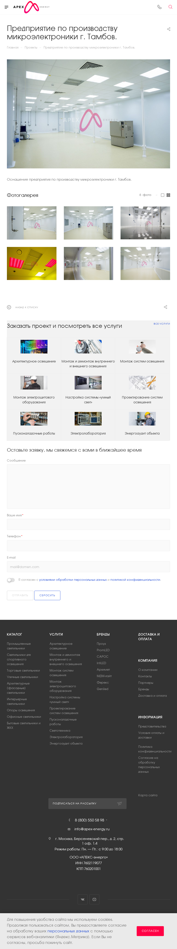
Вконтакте (83, 899)
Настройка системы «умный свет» (88, 399)
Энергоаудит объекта (142, 433)
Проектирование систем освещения (142, 399)
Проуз (101, 643)
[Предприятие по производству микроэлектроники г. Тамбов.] (88, 113)
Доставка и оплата (152, 695)
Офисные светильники (24, 716)
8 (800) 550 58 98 (89, 820)
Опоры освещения (21, 710)
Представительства (152, 726)
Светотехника (60, 730)
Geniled (102, 689)
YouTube (94, 899)
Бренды (103, 634)
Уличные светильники (22, 677)
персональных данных (68, 931)
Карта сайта (147, 795)
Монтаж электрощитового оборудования (34, 399)
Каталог (14, 634)
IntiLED (101, 663)
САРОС (103, 656)
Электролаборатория (88, 433)
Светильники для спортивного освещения (19, 659)
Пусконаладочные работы (34, 433)
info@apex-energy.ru (91, 829)
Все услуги (162, 323)
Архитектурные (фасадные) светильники (18, 688)
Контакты (145, 676)
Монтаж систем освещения (142, 361)
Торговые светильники (23, 670)
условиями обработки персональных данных (73, 579)
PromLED (103, 650)
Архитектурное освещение (34, 361)
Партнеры (145, 682)
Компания (147, 660)
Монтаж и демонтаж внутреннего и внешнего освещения (88, 363)
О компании (147, 670)
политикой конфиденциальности (135, 579)
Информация (150, 717)
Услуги (56, 634)
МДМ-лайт (104, 676)
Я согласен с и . (89, 579)
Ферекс (103, 682)
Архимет (103, 669)
